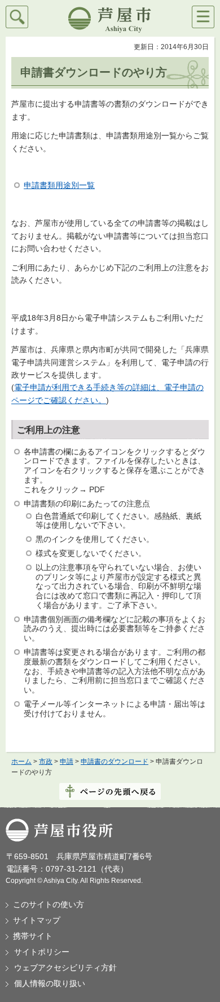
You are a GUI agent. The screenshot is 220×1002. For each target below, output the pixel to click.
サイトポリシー (41, 951)
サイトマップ (36, 920)
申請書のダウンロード (114, 761)
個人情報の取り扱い (49, 983)
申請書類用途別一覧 (59, 185)
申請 (66, 761)
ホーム (21, 761)
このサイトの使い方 (48, 904)
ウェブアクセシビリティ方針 (65, 967)
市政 (45, 761)
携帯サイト (32, 935)
